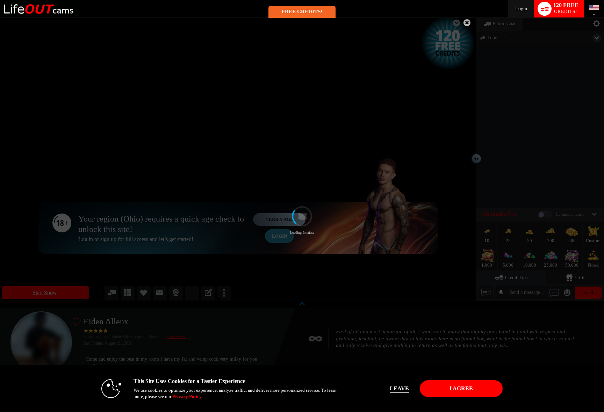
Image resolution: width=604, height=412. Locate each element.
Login (521, 8)
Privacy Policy (187, 396)
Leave (399, 388)
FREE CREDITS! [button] (302, 11)
